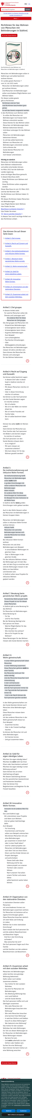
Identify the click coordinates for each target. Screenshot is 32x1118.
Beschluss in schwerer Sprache (12, 209)
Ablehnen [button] (8, 1111)
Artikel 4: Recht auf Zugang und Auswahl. (16, 244)
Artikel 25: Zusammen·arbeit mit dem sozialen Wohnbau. (16, 295)
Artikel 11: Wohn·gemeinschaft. (16, 266)
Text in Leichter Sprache (12, 214)
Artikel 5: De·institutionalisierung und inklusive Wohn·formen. (17, 252)
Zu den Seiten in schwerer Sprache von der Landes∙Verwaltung (16, 14)
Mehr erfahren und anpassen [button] (16, 1114)
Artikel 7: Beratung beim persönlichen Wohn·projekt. (15, 260)
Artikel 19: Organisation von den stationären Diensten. (16, 288)
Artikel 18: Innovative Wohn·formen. (12, 280)
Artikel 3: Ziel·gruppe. (13, 238)
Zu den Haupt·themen (10, 35)
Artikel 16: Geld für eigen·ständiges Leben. (13, 272)
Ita (29, 4)
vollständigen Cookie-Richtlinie (22, 1105)
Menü (15, 18)
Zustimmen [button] (23, 1111)
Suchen (28, 9)
